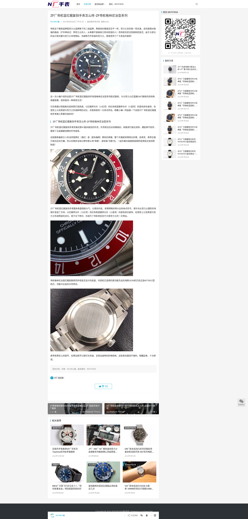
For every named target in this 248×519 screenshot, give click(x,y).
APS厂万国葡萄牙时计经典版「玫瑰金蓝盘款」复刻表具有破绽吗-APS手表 (188, 105)
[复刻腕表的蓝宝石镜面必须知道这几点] (103, 471)
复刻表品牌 (99, 4)
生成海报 (134, 515)
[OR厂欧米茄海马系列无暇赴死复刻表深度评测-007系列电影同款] (139, 435)
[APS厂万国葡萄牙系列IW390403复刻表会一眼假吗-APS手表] (169, 154)
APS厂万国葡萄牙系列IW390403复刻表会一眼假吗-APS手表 (188, 153)
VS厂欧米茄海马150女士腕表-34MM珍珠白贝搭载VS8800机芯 (139, 487)
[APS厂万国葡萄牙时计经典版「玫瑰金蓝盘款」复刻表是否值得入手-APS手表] (169, 118)
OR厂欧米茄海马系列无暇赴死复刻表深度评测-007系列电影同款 (139, 450)
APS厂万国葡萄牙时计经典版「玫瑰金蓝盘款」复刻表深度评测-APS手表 (187, 129)
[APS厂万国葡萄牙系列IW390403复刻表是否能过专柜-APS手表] (169, 142)
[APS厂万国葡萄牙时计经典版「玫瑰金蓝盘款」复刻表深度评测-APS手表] (169, 130)
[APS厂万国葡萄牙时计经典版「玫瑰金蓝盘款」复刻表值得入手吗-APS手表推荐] (169, 94)
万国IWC (56, 465)
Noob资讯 (92, 465)
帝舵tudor (105, 22)
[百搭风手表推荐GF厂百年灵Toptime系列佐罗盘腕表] (67, 435)
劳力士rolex (93, 428)
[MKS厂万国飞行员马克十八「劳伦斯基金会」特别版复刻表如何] (67, 471)
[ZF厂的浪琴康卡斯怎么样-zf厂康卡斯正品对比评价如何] (169, 70)
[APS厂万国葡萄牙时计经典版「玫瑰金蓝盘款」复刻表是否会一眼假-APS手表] (169, 82)
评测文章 (87, 4)
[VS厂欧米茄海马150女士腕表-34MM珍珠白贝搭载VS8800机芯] (139, 471)
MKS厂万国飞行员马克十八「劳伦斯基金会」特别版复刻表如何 (67, 487)
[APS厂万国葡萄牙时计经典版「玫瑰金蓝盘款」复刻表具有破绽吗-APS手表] (169, 106)
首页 (78, 4)
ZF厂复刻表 (59, 378)
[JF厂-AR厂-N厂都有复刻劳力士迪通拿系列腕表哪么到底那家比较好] (103, 435)
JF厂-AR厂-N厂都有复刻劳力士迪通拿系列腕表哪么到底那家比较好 (103, 450)
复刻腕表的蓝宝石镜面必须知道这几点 (102, 487)
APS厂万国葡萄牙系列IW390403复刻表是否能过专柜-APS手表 (188, 141)
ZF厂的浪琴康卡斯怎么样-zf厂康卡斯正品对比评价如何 (188, 69)
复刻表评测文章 (93, 22)
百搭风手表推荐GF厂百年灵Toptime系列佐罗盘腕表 (65, 450)
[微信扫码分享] (141, 515)
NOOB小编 (54, 22)
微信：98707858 (116, 4)
